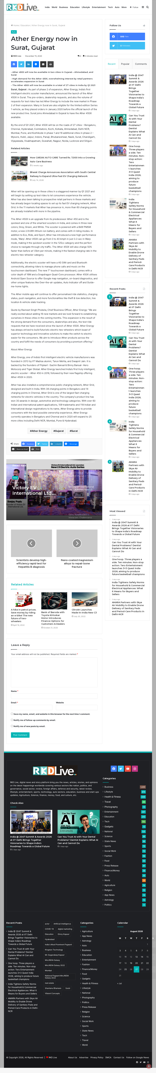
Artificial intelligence (62, 924)
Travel (108, 801)
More (124, 7)
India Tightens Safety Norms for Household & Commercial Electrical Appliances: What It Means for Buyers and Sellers (137, 215)
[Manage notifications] (148, 1066)
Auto (117, 7)
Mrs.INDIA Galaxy (52, 960)
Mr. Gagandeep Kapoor (54, 955)
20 (136, 963)
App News (109, 895)
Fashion (108, 856)
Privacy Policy (96, 1057)
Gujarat (59, 430)
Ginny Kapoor (63, 934)
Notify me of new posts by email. (29, 726)
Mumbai (48, 970)
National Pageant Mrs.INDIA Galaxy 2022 (57, 977)
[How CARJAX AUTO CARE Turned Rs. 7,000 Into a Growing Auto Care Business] (19, 161)
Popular (125, 63)
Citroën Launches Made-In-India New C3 (84, 611)
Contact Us (118, 1057)
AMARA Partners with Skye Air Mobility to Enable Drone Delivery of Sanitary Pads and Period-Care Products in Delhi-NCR (23, 1004)
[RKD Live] (22, 7)
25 (125, 969)
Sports (108, 846)
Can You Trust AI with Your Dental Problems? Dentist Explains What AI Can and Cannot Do (78, 840)
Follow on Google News (137, 1057)
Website (60, 702)
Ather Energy (39, 430)
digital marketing (65, 929)
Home (16, 25)
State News (110, 841)
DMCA (108, 1057)
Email (14, 702)
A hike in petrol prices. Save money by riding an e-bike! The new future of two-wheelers (23, 615)
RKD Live (17, 56)
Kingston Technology (54, 950)
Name (14, 691)
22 (147, 963)
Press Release (111, 865)
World (54, 7)
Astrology (109, 900)
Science (108, 836)
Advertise (83, 1057)
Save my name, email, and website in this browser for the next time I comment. (52, 714)
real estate (49, 983)
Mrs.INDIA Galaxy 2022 (55, 965)
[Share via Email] (43, 64)
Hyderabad (49, 939)
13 (136, 957)
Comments (141, 63)
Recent (111, 63)
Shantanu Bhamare (53, 988)
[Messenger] (36, 64)
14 (142, 957)
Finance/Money (112, 870)
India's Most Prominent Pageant (58, 944)
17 (120, 963)
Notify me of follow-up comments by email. (35, 720)
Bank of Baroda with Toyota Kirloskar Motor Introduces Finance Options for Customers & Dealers (53, 618)
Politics (108, 905)
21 (142, 963)
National (109, 831)
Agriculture (110, 885)
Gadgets (109, 826)
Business (63, 7)
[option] (54, 489)
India (47, 7)
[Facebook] (14, 64)
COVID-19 (49, 929)
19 (131, 963)
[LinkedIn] (29, 64)
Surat (74, 430)
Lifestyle (86, 7)
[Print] (51, 64)
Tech (110, 7)
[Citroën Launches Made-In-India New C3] (85, 599)
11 (125, 957)
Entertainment (99, 7)
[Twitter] (21, 64)
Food (107, 861)
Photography (111, 806)
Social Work (110, 851)
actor (47, 924)
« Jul (119, 983)
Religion (108, 890)
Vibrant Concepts (52, 993)
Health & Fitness (113, 796)
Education (75, 7)
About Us (72, 1057)
